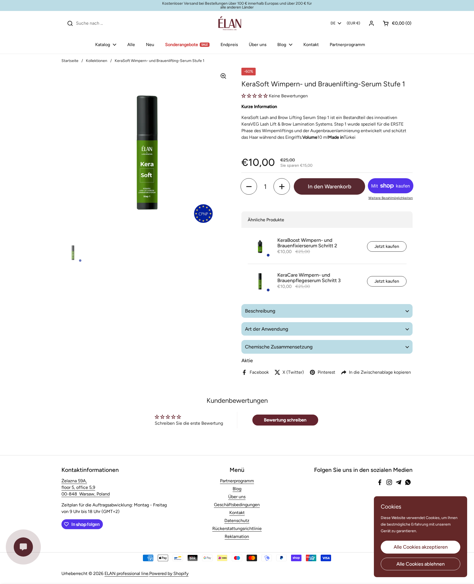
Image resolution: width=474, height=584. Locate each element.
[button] (395, 23)
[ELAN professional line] (229, 23)
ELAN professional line (126, 573)
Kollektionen (96, 60)
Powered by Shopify (168, 573)
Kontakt (237, 512)
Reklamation (237, 536)
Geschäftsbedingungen (237, 504)
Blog (237, 488)
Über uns (237, 496)
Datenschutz (236, 520)
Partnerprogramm (237, 480)
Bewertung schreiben (285, 420)
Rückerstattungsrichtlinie (237, 528)
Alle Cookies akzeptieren (421, 547)
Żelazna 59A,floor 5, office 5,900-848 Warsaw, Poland (85, 487)
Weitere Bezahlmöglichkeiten (390, 198)
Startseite (69, 60)
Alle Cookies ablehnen (420, 564)
